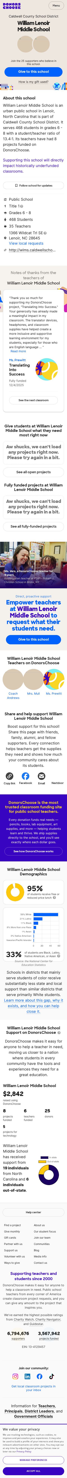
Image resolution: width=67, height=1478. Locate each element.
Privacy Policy (24, 1451)
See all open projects (33, 472)
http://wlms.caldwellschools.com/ (32, 250)
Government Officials (33, 1416)
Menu (56, 5)
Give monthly (12, 1231)
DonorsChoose (12, 6)
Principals (14, 1411)
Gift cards (10, 1237)
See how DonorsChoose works (33, 851)
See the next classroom (34, 400)
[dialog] (33, 1451)
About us (39, 1225)
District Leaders (39, 1411)
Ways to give (12, 1262)
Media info (40, 1256)
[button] (9, 778)
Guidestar (36, 1324)
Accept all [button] (34, 1471)
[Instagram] (15, 1376)
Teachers (46, 1406)
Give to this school (33, 71)
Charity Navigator (47, 1319)
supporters (18, 1335)
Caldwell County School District (33, 16)
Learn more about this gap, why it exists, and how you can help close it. (33, 1006)
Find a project (12, 1225)
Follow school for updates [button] (35, 185)
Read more (18, 351)
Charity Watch (24, 1319)
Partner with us (13, 1243)
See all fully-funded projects (34, 526)
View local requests (26, 243)
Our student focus (45, 1231)
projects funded (49, 1335)
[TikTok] (51, 1376)
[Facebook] (39, 1376)
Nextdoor (58, 783)
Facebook (25, 783)
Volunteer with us (14, 1256)
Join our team (42, 1237)
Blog (36, 1250)
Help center (33, 1212)
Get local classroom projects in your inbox (33, 1388)
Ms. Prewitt (17, 360)
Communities (42, 1243)
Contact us (40, 1262)
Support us (10, 1250)
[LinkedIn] (27, 1376)
